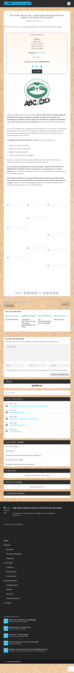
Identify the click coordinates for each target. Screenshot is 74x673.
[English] (33, 386)
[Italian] (39, 386)
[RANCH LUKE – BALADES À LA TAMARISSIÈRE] (6, 621)
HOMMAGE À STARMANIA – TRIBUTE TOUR (23, 419)
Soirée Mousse (10, 451)
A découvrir (29, 21)
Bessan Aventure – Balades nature (20, 627)
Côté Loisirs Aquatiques (13, 554)
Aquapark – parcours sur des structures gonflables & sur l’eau (28, 323)
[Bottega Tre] (61, 316)
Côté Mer (9, 589)
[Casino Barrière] (13, 316)
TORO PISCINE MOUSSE (17, 412)
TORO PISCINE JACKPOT (17, 425)
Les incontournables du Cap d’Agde (44, 321)
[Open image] (16, 215)
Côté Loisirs (10, 549)
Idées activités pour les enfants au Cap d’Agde (23, 642)
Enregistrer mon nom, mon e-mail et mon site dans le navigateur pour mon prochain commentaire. (37, 370)
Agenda (6, 540)
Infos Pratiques (11, 572)
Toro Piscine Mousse (12, 446)
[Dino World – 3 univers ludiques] (6, 635)
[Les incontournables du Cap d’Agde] (45, 316)
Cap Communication (14, 661)
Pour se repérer (11, 576)
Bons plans (7, 545)
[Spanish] (41, 386)
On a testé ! (37, 21)
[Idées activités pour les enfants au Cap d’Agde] (6, 643)
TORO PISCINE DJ (15, 431)
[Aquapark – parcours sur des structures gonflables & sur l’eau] (29, 316)
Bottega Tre (59, 319)
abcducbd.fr (37, 57)
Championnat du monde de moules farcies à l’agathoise (28, 406)
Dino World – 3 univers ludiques (19, 634)
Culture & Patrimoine (13, 598)
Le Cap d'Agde (8, 563)
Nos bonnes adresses (10, 581)
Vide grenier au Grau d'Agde (14, 460)
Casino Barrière (12, 319)
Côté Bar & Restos (12, 585)
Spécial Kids (10, 558)
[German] (37, 386)
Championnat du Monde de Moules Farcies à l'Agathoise (23, 455)
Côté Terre (9, 594)
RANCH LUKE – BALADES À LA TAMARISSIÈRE (22, 620)
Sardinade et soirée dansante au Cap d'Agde (20, 464)
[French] (35, 386)
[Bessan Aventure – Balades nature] (6, 628)
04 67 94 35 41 (41, 53)
